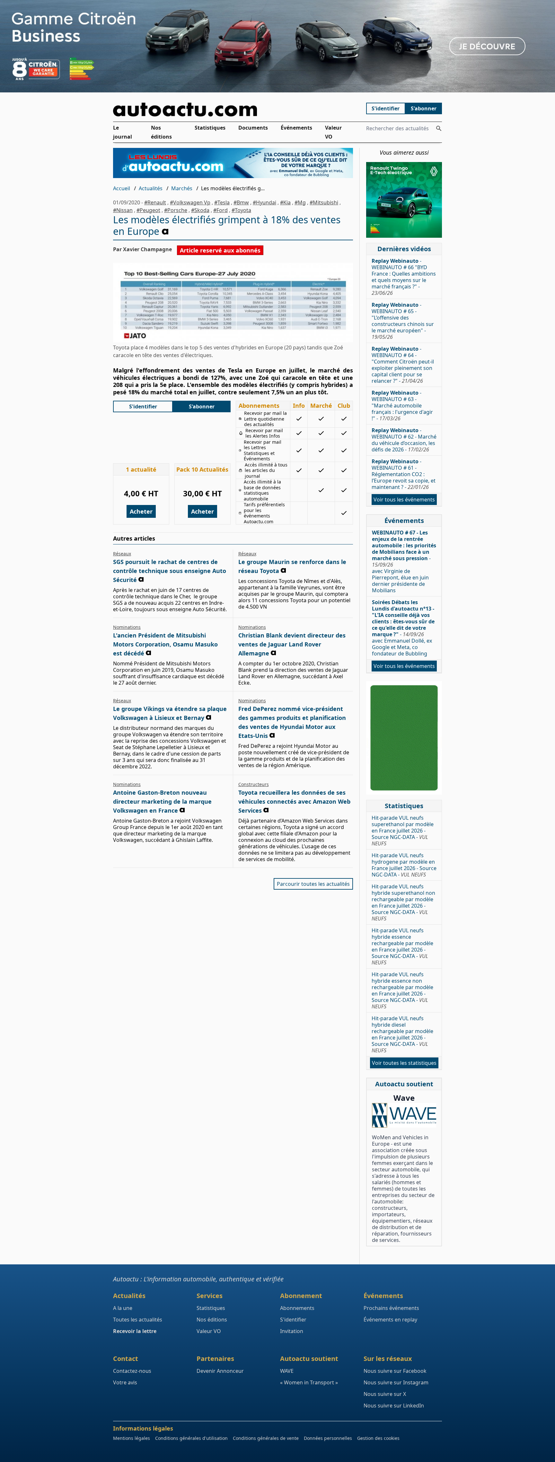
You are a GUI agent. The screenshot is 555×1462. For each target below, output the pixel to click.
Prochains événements (391, 1308)
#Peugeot (148, 210)
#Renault (155, 202)
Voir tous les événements (404, 499)
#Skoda (200, 210)
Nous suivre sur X (385, 1394)
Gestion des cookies (378, 1438)
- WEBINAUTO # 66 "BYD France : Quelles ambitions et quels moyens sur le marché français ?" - (404, 276)
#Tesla (222, 202)
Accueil (121, 188)
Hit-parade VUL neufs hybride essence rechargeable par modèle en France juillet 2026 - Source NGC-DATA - (402, 946)
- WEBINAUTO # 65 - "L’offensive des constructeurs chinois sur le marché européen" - (403, 320)
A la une (122, 1308)
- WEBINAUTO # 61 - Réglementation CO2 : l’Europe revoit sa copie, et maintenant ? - (404, 474)
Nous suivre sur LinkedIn (394, 1405)
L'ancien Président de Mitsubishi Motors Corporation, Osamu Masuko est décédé (165, 644)
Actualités (151, 188)
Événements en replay (390, 1319)
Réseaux (122, 554)
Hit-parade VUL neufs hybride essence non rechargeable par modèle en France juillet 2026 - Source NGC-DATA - (402, 990)
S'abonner (423, 108)
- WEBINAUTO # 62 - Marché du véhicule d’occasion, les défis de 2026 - (404, 440)
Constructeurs (253, 784)
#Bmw (241, 202)
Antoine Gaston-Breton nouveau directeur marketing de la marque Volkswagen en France (162, 801)
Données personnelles (328, 1438)
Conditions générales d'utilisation (191, 1438)
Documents (253, 127)
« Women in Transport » (309, 1382)
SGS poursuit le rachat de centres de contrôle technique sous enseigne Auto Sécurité (169, 571)
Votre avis (125, 1382)
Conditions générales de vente (266, 1438)
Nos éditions (161, 132)
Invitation (291, 1331)
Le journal (122, 132)
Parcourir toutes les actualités (313, 883)
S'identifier (386, 108)
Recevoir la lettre (134, 1331)
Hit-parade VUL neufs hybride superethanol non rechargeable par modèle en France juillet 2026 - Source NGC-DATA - (403, 902)
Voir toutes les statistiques (404, 1062)
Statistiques (210, 127)
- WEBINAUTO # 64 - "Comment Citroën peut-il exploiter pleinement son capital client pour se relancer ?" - (403, 364)
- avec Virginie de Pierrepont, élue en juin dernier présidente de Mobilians (404, 561)
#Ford (220, 210)
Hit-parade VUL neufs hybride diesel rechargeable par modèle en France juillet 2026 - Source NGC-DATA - (402, 1034)
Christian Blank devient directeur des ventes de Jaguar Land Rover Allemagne (292, 644)
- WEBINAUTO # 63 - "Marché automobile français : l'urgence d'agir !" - (402, 405)
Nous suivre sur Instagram (396, 1382)
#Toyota (241, 210)
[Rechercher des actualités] (439, 128)
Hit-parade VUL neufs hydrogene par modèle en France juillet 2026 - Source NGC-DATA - (404, 865)
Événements (296, 127)
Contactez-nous (132, 1370)
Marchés (181, 188)
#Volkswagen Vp (190, 202)
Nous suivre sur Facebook (395, 1370)
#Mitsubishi (324, 202)
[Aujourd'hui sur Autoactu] (233, 109)
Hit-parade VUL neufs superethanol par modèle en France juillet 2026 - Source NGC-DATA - (403, 830)
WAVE (287, 1370)
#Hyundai (264, 202)
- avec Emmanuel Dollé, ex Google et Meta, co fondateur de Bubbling (403, 628)
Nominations (127, 627)
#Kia (285, 202)
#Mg (300, 202)
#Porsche (175, 210)
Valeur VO (333, 132)
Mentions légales (131, 1438)
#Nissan (123, 210)
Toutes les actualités (137, 1319)
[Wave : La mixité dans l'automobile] (404, 1115)
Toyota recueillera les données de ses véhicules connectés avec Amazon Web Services (294, 801)
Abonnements (297, 1308)
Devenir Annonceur (220, 1370)
